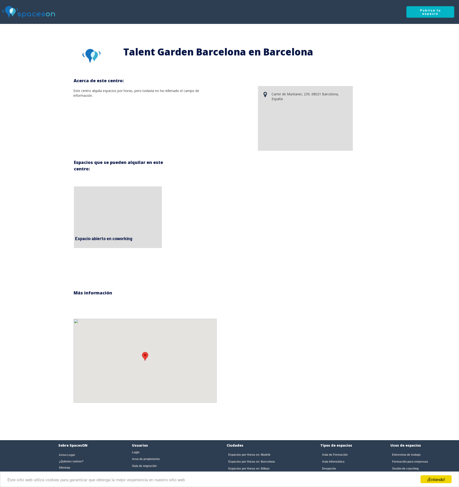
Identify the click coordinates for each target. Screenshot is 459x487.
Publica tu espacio (430, 12)
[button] (145, 356)
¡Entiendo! (436, 479)
